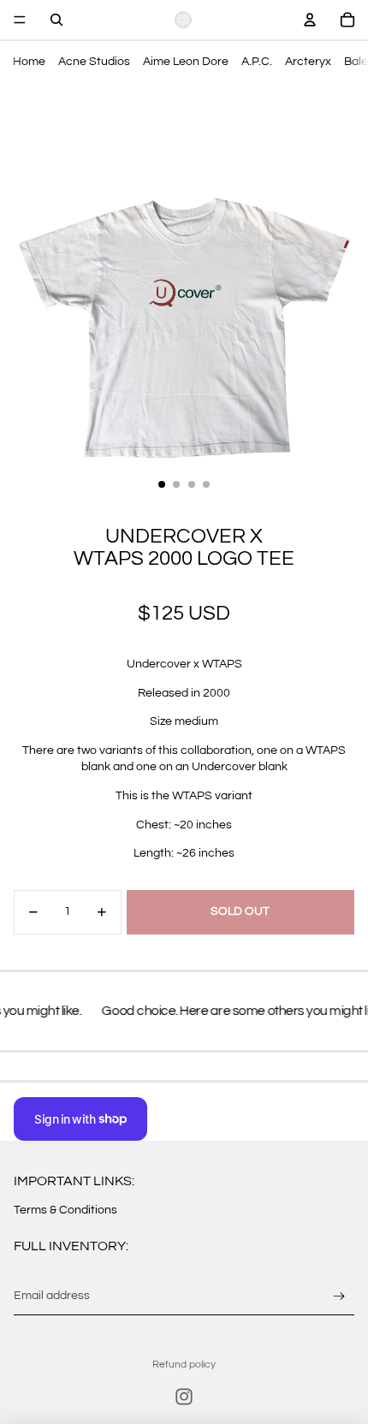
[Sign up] (339, 1296)
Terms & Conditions (65, 1210)
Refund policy (184, 1364)
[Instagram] (184, 1396)
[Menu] (19, 19)
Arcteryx (308, 62)
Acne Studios (94, 62)
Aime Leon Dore (186, 62)
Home (29, 62)
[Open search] (56, 20)
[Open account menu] (310, 20)
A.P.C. (256, 62)
